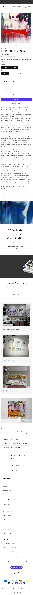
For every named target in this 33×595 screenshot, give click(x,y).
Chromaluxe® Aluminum (9, 67)
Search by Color (7, 533)
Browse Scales (7, 490)
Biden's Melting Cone (7, 110)
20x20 (22, 77)
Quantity (5, 85)
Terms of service (19, 588)
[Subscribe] (26, 562)
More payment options (16, 103)
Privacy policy (12, 588)
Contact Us (6, 494)
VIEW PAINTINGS (16, 465)
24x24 (5, 81)
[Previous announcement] (3, 2)
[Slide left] (13, 45)
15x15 (5, 77)
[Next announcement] (30, 2)
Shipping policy (26, 588)
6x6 (5, 73)
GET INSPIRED (16, 470)
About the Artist (7, 508)
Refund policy (5, 588)
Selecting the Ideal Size (9, 547)
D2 (18, 142)
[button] (3, 7)
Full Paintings (6, 486)
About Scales (6, 504)
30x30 (13, 81)
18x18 (13, 77)
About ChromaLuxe (8, 511)
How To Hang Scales (8, 551)
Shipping (9, 56)
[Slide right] (20, 45)
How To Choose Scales (9, 543)
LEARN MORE (16, 294)
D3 (20, 142)
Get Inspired (6, 529)
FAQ (4, 519)
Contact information (16, 592)
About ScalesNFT (7, 515)
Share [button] (4, 193)
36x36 (22, 81)
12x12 (22, 73)
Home (4, 482)
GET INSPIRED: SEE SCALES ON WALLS (16, 247)
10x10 (13, 73)
